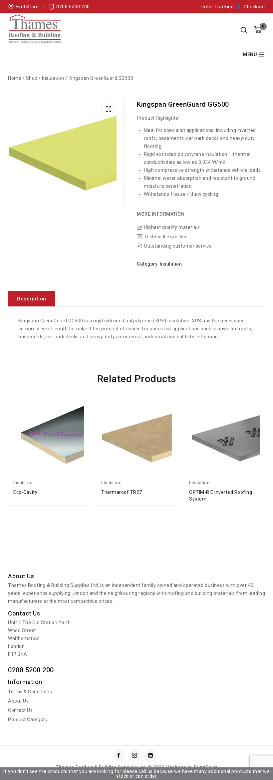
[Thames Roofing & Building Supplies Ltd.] (34, 30)
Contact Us (20, 710)
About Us (18, 701)
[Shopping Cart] (258, 30)
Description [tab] (31, 299)
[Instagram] (134, 755)
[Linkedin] (150, 755)
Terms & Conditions (30, 691)
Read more (48, 492)
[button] (109, 108)
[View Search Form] (243, 30)
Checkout (254, 6)
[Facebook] (119, 755)
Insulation (171, 264)
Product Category (28, 719)
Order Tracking (217, 6)
